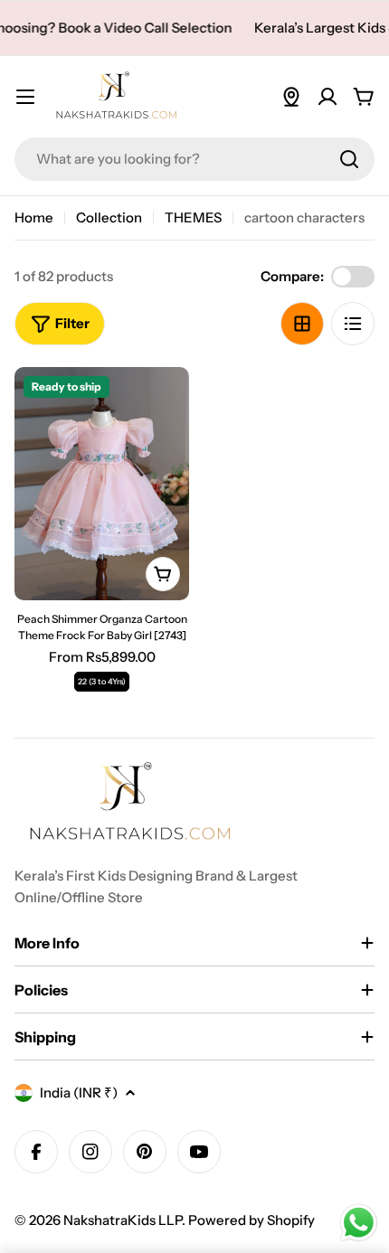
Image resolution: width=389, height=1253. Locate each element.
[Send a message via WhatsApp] (358, 1222)
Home (33, 217)
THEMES (193, 217)
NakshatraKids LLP (122, 1220)
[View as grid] (302, 323)
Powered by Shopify (251, 1220)
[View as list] (353, 323)
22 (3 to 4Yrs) (102, 681)
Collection (109, 217)
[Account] (327, 97)
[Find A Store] (291, 97)
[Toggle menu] (25, 97)
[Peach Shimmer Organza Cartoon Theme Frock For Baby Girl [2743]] (101, 483)
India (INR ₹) (79, 1092)
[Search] (349, 159)
